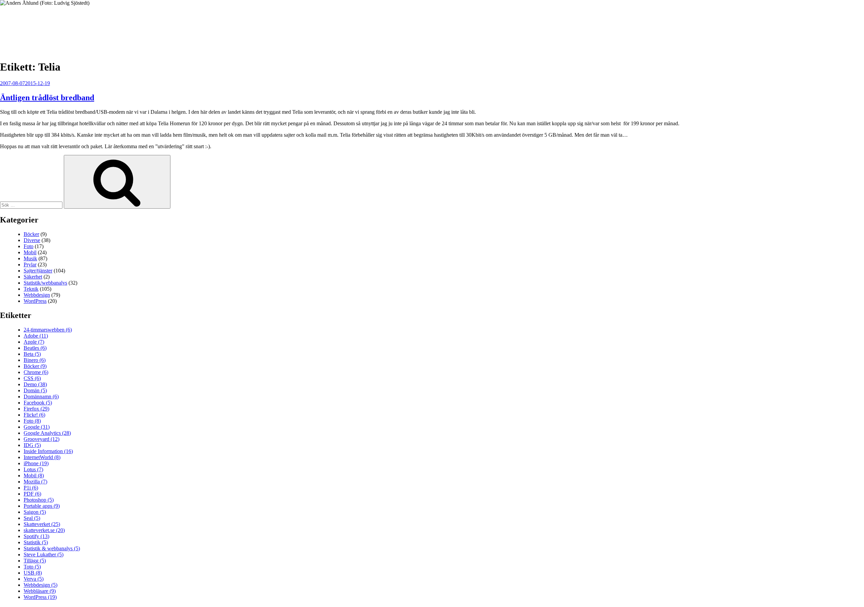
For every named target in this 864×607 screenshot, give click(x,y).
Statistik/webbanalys (45, 283)
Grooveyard (41, 439)
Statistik (36, 542)
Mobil (30, 252)
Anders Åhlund (38, 26)
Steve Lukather (43, 554)
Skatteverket (42, 524)
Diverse (32, 240)
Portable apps (42, 506)
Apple (34, 342)
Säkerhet (33, 277)
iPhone (36, 463)
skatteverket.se (44, 530)
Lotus (33, 469)
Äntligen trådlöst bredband (47, 97)
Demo (35, 384)
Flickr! (34, 415)
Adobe (36, 336)
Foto (28, 246)
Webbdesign (37, 295)
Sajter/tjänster (38, 270)
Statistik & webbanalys (52, 548)
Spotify (36, 536)
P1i (31, 488)
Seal (32, 518)
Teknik (31, 289)
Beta (32, 354)
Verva (34, 579)
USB (33, 573)
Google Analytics (47, 433)
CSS (32, 378)
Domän (35, 390)
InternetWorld (42, 457)
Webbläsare (40, 591)
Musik (30, 258)
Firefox (36, 409)
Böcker (31, 234)
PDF (32, 494)
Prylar (30, 264)
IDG (32, 445)
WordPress (35, 301)
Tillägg (35, 560)
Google (37, 427)
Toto (32, 567)
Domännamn (41, 396)
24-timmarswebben (48, 330)
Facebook (38, 402)
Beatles (35, 348)
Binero (35, 360)
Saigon (35, 512)
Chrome (36, 372)
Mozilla (35, 481)
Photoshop (39, 500)
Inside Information (48, 451)
